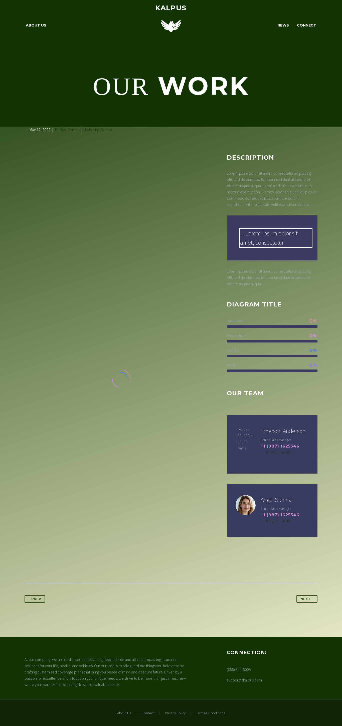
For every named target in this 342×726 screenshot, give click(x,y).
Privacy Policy (175, 713)
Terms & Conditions (210, 713)
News (283, 25)
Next (305, 599)
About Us (36, 25)
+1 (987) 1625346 (280, 446)
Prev (36, 599)
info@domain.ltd (278, 452)
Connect (306, 25)
